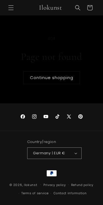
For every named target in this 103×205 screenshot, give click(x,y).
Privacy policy (54, 185)
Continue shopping (51, 77)
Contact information (70, 193)
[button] (11, 8)
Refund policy (82, 185)
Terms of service (34, 193)
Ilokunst (30, 184)
